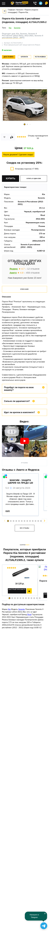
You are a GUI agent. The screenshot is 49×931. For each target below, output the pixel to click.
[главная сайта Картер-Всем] (19, 3)
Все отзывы (24, 528)
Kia (10, 28)
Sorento (17, 28)
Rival (29, 614)
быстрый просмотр (17, 589)
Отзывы (24, 462)
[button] (9, 598)
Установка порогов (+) (27, 169)
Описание (24, 289)
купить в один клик (34, 178)
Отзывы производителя (38, 137)
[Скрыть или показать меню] (3, 3)
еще (7, 510)
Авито (13, 272)
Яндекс (14, 269)
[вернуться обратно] (4, 11)
